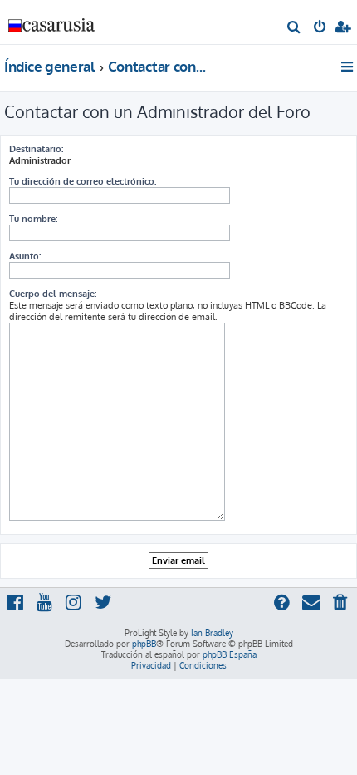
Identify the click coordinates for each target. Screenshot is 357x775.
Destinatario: (36, 149)
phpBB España (230, 654)
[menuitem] (294, 28)
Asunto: (25, 256)
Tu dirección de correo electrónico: (82, 181)
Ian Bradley (212, 633)
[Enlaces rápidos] (348, 66)
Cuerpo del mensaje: (52, 293)
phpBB (144, 644)
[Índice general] (52, 21)
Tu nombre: (33, 219)
